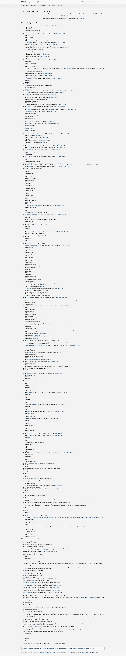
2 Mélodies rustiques (28, 584)
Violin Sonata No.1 (31, 212)
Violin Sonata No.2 (33, 243)
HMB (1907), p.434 (59, 205)
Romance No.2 (30, 166)
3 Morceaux (30, 97)
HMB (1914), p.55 (55, 361)
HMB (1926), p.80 (54, 418)
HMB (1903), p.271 (72, 109)
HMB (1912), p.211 (58, 352)
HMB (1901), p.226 (57, 78)
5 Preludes (29, 123)
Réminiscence (30, 145)
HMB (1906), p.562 (61, 214)
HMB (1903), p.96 (63, 104)
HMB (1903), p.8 (54, 94)
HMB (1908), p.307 (66, 245)
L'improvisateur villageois (29, 628)
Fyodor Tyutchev (37, 135)
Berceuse (29, 96)
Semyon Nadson (40, 442)
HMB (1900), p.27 (61, 42)
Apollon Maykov (52, 44)
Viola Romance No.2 (28, 592)
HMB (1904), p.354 (51, 121)
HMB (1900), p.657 (67, 68)
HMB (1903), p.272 (53, 111)
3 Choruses (29, 42)
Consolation (30, 121)
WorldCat (39, 567)
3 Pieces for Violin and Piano (29, 554)
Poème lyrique (30, 109)
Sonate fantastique (31, 323)
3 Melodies (29, 411)
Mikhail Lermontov (42, 58)
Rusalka (28, 49)
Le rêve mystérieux (27, 585)
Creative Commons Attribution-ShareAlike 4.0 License (48, 652)
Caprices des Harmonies (33, 463)
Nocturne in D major (27, 561)
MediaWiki (82, 652)
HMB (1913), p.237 (93, 164)
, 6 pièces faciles (35, 526)
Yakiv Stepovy (72, 164)
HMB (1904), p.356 (56, 107)
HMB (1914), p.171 (71, 452)
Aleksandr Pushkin (62, 76)
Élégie (29, 163)
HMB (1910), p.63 (68, 305)
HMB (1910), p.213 (61, 323)
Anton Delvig (45, 137)
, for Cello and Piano (36, 345)
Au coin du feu (30, 156)
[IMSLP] (24, 2)
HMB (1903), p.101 (53, 97)
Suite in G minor (31, 164)
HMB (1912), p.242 (75, 345)
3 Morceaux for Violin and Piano (34, 205)
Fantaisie (31, 147)
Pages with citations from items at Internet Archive (54, 648)
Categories (24, 648)
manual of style (60, 20)
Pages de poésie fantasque (33, 305)
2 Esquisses (30, 324)
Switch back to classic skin (91, 652)
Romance (29, 92)
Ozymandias (26, 629)
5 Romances (30, 330)
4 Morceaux (30, 288)
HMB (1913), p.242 (60, 411)
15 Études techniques (34, 283)
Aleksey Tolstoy (65, 47)
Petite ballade (30, 107)
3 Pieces (31, 435)
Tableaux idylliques (31, 452)
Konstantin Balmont (58, 330)
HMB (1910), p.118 (42, 284)
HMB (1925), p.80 (52, 578)
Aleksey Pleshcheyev (40, 53)
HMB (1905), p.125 (55, 149)
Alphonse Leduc (81, 597)
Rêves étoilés (30, 297)
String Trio (29, 68)
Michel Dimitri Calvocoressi (87, 517)
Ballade (24, 578)
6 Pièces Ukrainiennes (32, 478)
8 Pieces (29, 267)
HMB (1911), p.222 (61, 147)
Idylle (28, 94)
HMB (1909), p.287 (59, 288)
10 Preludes (30, 340)
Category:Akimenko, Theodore (64, 16)
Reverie (28, 159)
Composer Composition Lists (34, 648)
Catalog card (41, 546)
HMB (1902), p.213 (61, 92)
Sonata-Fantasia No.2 (32, 433)
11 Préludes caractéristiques (33, 359)
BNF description (93, 597)
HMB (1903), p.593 (54, 123)
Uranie (28, 144)
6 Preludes (29, 392)
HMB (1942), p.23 (98, 517)
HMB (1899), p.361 (60, 25)
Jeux (28, 219)
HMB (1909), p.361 (63, 297)
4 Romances (29, 25)
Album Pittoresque (31, 418)
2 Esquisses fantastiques (33, 214)
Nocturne (29, 106)
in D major (32, 231)
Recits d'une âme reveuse (33, 245)
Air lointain (25, 575)
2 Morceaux (29, 78)
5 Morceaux (30, 111)
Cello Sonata (30, 235)
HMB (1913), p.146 (42, 286)
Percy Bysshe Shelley (48, 330)
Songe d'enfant (29, 128)
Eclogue (29, 90)
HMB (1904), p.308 (60, 145)
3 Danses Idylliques (31, 404)
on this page (82, 18)
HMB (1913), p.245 (63, 404)
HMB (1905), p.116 (64, 166)
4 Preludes (25, 577)
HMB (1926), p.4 (63, 392)
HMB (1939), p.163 (82, 526)
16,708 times (70, 652)
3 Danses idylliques (31, 224)
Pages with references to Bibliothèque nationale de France (80, 648)
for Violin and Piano (30, 582)
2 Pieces (31, 361)
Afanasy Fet (38, 330)
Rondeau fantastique (33, 342)
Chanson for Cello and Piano (29, 589)
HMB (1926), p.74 (60, 433)
